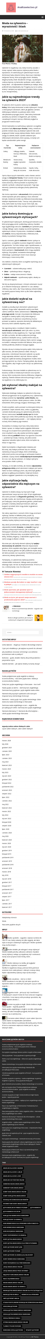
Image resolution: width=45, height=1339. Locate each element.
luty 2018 (5, 875)
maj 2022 (5, 804)
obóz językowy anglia (11, 1298)
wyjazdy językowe (32, 1330)
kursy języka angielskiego (12, 1239)
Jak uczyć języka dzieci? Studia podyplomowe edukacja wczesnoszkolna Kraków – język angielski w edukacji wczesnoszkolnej (19, 1089)
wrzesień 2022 (7, 790)
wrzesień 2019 (7, 861)
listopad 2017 (6, 886)
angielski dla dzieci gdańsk (13, 1168)
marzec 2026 (6, 741)
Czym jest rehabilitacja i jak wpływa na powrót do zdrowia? (22, 648)
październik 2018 (7, 865)
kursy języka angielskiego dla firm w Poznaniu (20, 1243)
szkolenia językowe (10, 1306)
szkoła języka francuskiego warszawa (17, 1310)
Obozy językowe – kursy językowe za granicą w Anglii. (19, 1055)
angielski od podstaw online (13, 1180)
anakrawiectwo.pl (22, 31)
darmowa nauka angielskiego (14, 1184)
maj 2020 (5, 836)
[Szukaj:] (22, 632)
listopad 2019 (6, 854)
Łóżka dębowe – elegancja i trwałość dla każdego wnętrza (22, 645)
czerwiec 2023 (7, 758)
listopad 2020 (6, 822)
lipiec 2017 (5, 900)
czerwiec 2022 (7, 801)
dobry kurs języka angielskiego (14, 1196)
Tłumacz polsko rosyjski (12, 1326)
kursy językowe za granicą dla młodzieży (18, 1255)
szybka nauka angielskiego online (15, 1322)
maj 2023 (5, 762)
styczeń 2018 (6, 879)
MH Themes (35, 1337)
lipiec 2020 (5, 829)
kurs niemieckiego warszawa (13, 1227)
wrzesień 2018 (7, 868)
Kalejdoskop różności (9, 917)
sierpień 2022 (6, 794)
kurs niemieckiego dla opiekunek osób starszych (20, 1223)
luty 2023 (5, 772)
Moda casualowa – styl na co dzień (19, 979)
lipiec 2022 (5, 797)
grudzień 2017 (7, 882)
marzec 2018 (6, 872)
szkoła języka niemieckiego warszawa (16, 1314)
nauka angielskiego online (13, 1283)
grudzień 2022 (7, 780)
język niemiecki (35, 1207)
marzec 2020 (6, 843)
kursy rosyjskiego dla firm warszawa (16, 1263)
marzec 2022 (6, 811)
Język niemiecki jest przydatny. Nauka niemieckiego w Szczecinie (22, 1084)
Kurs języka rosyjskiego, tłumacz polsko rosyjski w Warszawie (21, 1052)
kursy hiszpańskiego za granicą (14, 1235)
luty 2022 (5, 815)
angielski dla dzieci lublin (12, 1172)
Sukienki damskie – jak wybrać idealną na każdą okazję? (21, 664)
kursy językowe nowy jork (12, 1247)
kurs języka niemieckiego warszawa (16, 1215)
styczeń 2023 (6, 776)
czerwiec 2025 (7, 751)
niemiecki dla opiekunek (30, 1294)
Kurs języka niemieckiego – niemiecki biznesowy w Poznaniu (21, 1139)
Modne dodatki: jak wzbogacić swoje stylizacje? (23, 950)
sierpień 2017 (6, 897)
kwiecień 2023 (7, 765)
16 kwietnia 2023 (9, 31)
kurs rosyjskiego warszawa (13, 1231)
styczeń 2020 (6, 847)
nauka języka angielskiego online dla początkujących (22, 1290)
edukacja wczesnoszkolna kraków (15, 1200)
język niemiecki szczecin (11, 1211)
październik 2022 (7, 787)
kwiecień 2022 (7, 808)
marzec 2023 (6, 769)
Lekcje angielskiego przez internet (15, 1271)
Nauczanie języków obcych (11, 925)
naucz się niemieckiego (11, 1279)
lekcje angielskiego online (12, 1267)
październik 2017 (7, 889)
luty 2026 (5, 744)
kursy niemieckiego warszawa (14, 1259)
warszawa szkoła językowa (13, 1330)
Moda (4, 921)
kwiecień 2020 (7, 840)
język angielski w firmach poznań (15, 1207)
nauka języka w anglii (11, 1294)
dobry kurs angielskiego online (14, 1192)
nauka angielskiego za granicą (14, 1286)
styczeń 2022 (6, 818)
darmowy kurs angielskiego (13, 1188)
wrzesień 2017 (7, 893)
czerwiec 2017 (7, 904)
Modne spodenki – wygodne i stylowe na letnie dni (24, 938)
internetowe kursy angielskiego (15, 1204)
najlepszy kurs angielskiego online (16, 1275)
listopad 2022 (6, 783)
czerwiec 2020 (7, 833)
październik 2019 (7, 857)
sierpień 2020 (6, 826)
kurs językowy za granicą (12, 1219)
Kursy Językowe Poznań (11, 1251)
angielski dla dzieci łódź (12, 1176)
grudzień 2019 (7, 850)
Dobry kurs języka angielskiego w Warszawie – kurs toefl (21, 684)
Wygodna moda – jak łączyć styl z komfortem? (23, 992)
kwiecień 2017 (7, 907)
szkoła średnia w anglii (11, 1318)
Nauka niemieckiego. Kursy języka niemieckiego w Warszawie (21, 1064)
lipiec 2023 (5, 755)
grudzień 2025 (7, 748)
